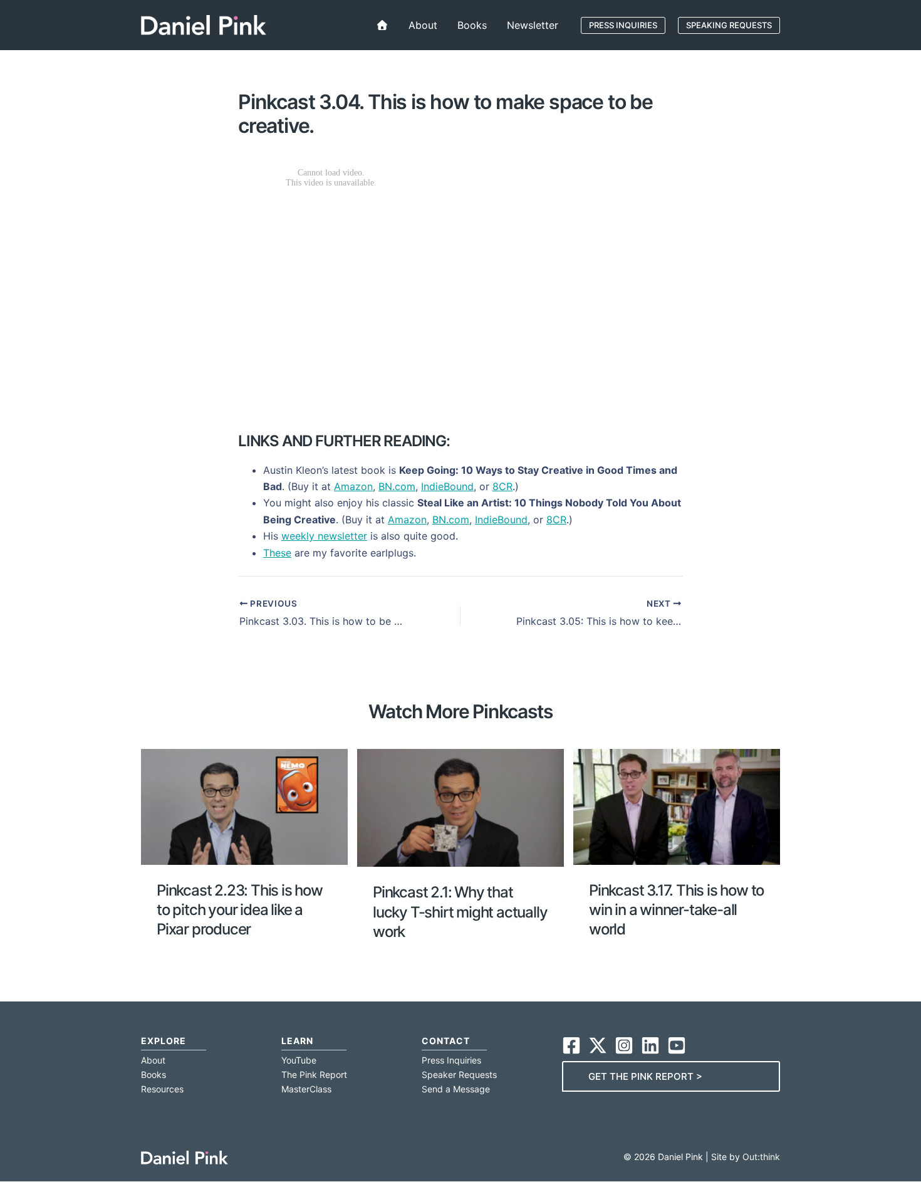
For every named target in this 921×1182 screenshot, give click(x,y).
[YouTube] (676, 1045)
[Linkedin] (650, 1045)
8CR (502, 486)
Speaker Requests (459, 1074)
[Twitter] (597, 1045)
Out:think (761, 1156)
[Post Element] (245, 853)
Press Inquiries (451, 1060)
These (277, 553)
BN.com (396, 486)
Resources (162, 1089)
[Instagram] (624, 1045)
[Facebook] (571, 1045)
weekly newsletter (324, 536)
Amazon (353, 486)
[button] (623, 25)
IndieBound (447, 486)
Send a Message (456, 1089)
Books (153, 1074)
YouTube (298, 1060)
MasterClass (306, 1089)
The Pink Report (314, 1074)
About (153, 1060)
